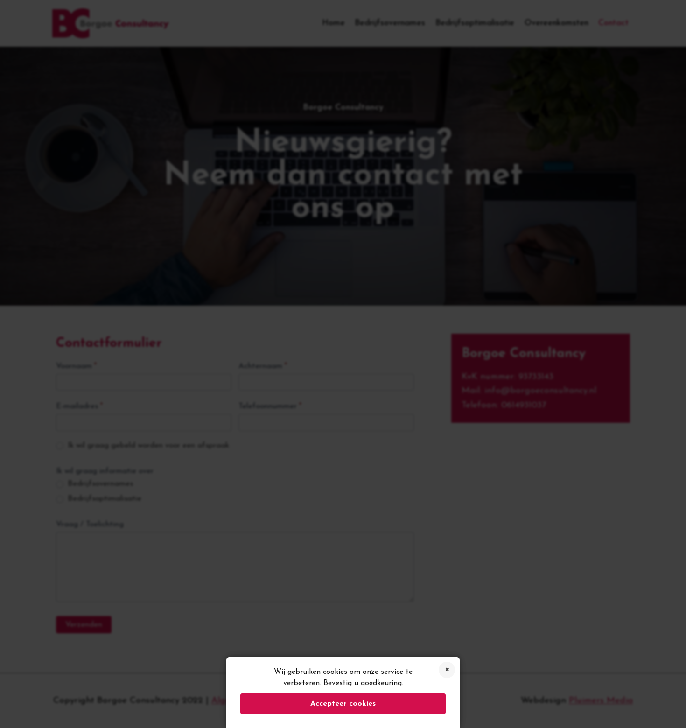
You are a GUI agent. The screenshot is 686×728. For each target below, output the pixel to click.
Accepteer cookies (343, 703)
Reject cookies (447, 670)
